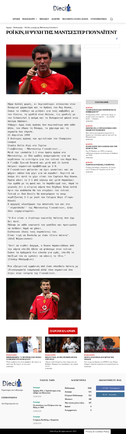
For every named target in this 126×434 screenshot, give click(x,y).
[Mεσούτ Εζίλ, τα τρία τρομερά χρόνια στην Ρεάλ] (63, 345)
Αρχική (8, 27)
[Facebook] (117, 39)
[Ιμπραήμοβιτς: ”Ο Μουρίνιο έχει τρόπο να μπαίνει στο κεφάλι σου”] (24, 345)
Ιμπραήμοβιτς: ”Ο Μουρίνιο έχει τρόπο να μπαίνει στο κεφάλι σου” (23, 358)
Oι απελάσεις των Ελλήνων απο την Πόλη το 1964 (47, 406)
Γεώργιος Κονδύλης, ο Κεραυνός (100, 165)
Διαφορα (89, 107)
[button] (111, 19)
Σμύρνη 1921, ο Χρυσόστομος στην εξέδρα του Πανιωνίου (101, 129)
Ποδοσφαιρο (18, 27)
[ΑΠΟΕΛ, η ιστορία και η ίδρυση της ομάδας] (102, 345)
